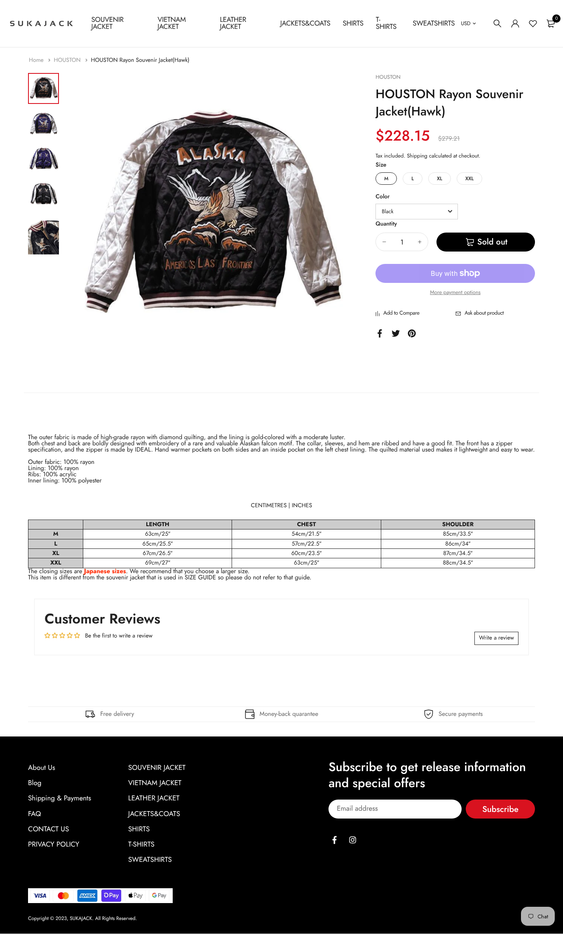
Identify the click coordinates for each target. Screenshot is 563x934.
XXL (469, 178)
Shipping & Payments (59, 798)
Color (382, 197)
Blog (34, 783)
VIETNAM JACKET (171, 23)
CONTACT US (48, 829)
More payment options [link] (455, 292)
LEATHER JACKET (233, 23)
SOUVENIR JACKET (107, 23)
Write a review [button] (496, 638)
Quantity (386, 224)
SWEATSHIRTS (434, 23)
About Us (41, 768)
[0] (551, 23)
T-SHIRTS (386, 23)
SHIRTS (352, 23)
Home (37, 60)
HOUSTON (68, 60)
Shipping (417, 156)
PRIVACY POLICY (53, 844)
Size (380, 165)
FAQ (34, 814)
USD (465, 23)
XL (439, 178)
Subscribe (500, 809)
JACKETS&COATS (305, 23)
